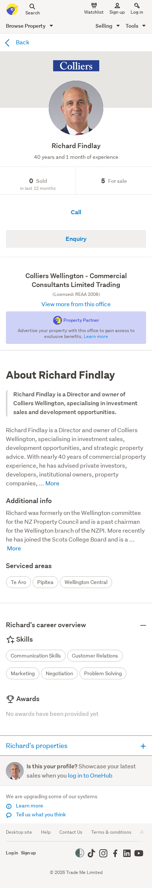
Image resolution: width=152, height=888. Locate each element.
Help (46, 832)
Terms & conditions (111, 832)
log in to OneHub (90, 775)
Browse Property (26, 25)
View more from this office (76, 304)
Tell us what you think (40, 814)
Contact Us (70, 832)
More (51, 483)
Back (22, 42)
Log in (137, 12)
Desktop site (19, 832)
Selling (105, 25)
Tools (132, 25)
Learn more (29, 805)
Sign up (117, 12)
